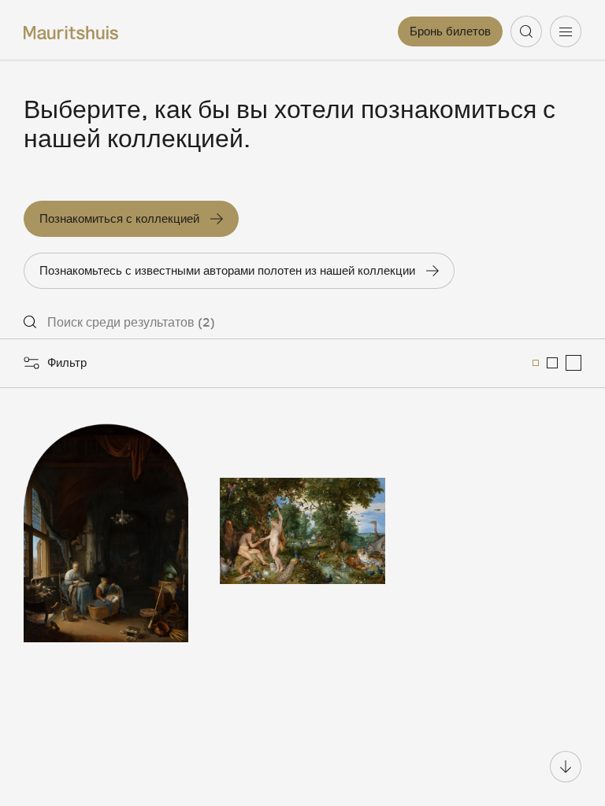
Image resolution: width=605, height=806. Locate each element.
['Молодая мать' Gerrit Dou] (106, 531)
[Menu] (565, 31)
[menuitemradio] (536, 363)
